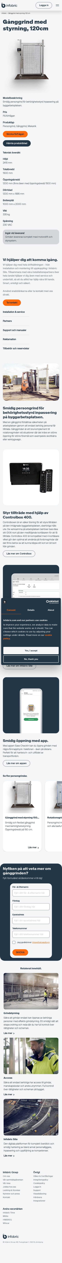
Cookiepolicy (39, 1183)
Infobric (3, 13)
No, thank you (31, 659)
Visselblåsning (39, 1193)
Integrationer (39, 1200)
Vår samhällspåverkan (13, 1179)
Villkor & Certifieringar (43, 1176)
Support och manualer (14, 330)
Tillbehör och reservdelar (16, 348)
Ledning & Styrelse (11, 1190)
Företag (16, 901)
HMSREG (7, 1219)
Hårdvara (37, 1197)
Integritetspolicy (40, 1179)
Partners (7, 321)
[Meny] (57, 5)
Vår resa (6, 1183)
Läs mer (8, 1033)
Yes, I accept (31, 650)
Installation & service (14, 311)
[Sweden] (9, 5)
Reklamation (9, 339)
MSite (5, 1216)
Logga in (37, 1187)
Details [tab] (31, 610)
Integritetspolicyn (41, 942)
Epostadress (18, 914)
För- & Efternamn (20, 887)
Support (37, 1190)
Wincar (6, 1223)
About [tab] (51, 610)
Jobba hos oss (9, 1187)
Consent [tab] (11, 610)
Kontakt (6, 1197)
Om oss (6, 1176)
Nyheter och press (11, 1193)
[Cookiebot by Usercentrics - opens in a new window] (46, 602)
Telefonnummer (19, 928)
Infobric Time (9, 1212)
